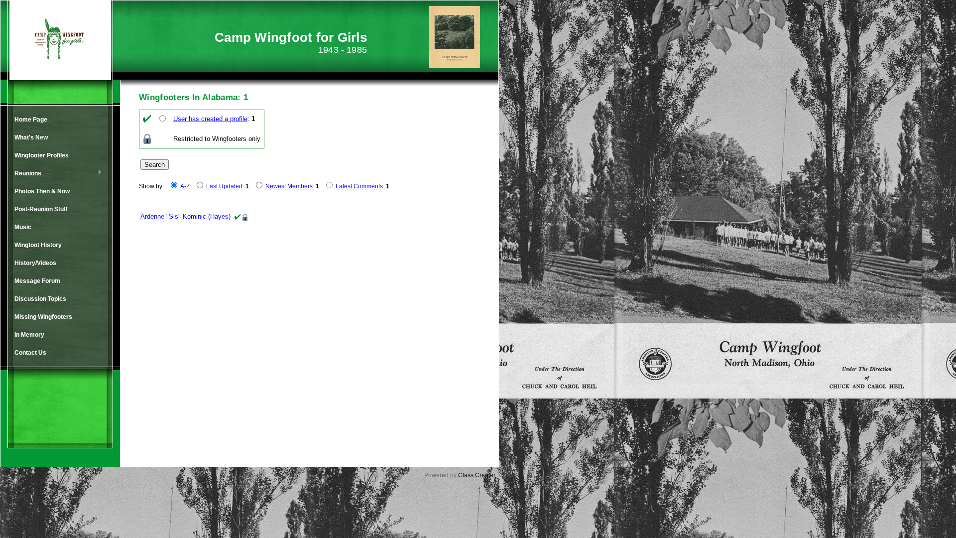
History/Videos (35, 263)
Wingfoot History (38, 245)
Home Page (30, 119)
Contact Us (30, 352)
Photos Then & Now (42, 191)
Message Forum (37, 280)
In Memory (29, 334)
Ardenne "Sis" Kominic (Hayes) (185, 216)
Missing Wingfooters (43, 316)
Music (22, 227)
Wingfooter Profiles (41, 155)
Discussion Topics (40, 298)
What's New (31, 137)
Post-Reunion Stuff (41, 209)
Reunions (25, 174)
